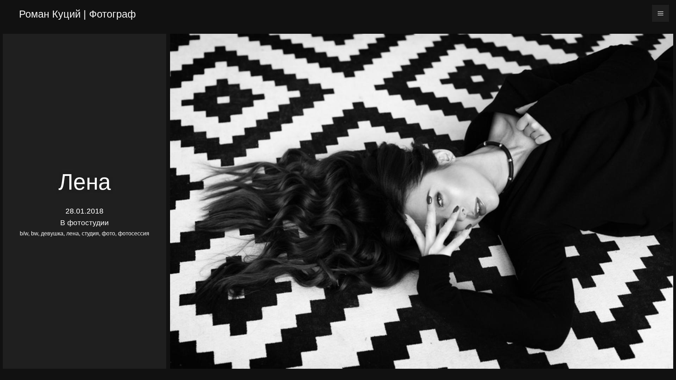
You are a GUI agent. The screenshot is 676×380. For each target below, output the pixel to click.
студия (90, 233)
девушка (52, 233)
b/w (24, 233)
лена (72, 233)
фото (108, 233)
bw (34, 233)
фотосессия (133, 233)
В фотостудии (84, 222)
